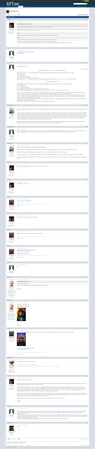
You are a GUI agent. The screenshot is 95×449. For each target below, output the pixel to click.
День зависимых (85, 414)
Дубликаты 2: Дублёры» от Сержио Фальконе (65, 411)
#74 (86, 277)
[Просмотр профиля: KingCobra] (11, 428)
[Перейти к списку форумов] (12, 3)
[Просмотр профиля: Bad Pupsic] (11, 283)
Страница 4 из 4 (13, 14)
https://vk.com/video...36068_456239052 (24, 200)
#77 (86, 357)
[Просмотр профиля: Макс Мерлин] (11, 110)
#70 (86, 213)
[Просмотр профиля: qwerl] (11, 218)
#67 (86, 162)
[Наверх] (47, 447)
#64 (86, 105)
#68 (86, 179)
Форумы (20, 6)
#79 (86, 406)
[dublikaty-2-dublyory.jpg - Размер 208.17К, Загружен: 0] (21, 339)
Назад (9, 14)
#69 (86, 196)
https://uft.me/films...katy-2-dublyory (23, 349)
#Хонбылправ (19, 288)
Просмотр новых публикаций (81, 6)
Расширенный (88, 3)
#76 (86, 328)
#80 (86, 422)
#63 (86, 62)
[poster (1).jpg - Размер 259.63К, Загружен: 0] (21, 314)
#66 (86, 143)
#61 (86, 19)
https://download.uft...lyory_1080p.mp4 (23, 251)
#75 (86, 300)
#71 (86, 229)
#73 (86, 262)
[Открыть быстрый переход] (88, 6)
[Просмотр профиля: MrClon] (11, 202)
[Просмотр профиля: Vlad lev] (11, 53)
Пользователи (26, 6)
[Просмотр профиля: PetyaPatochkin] (11, 132)
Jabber (18, 205)
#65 (86, 126)
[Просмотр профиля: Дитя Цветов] (11, 363)
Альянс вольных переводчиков (12, 6)
